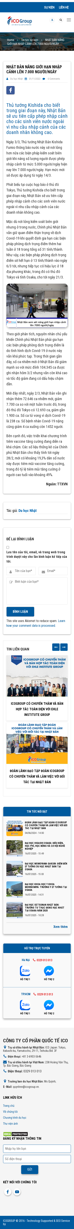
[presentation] (56, 647)
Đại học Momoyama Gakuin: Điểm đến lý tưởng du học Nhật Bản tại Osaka (46, 866)
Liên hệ (64, 7)
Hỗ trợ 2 (49, 979)
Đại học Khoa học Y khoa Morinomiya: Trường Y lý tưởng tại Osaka (46, 887)
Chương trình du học (14, 1117)
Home (10, 40)
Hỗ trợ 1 (25, 979)
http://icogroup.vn (16, 1224)
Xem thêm (60, 927)
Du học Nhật (16, 78)
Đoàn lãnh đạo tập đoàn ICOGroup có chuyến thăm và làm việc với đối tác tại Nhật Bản (37, 776)
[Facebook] (10, 90)
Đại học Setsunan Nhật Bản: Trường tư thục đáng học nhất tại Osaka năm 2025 (44, 907)
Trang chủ (8, 1105)
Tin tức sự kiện (29, 40)
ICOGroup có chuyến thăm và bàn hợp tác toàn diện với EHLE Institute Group (37, 709)
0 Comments (54, 78)
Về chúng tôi (10, 1111)
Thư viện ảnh (10, 1123)
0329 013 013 (44, 960)
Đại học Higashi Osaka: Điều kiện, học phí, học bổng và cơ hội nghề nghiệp (45, 846)
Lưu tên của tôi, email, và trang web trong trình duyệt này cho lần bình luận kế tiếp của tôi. (36, 556)
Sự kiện (49, 7)
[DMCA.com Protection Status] (15, 1134)
